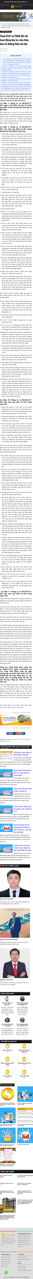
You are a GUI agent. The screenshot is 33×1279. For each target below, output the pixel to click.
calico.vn (4, 707)
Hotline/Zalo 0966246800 (21, 1267)
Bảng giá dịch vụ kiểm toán (24, 1260)
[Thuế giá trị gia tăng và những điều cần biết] (6, 755)
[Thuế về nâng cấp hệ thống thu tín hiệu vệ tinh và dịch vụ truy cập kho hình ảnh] (6, 828)
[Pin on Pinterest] (17, 733)
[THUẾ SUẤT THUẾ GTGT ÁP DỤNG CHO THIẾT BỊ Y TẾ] (6, 809)
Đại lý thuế (4, 1266)
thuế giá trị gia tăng (18, 112)
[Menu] (2, 7)
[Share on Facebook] (8, 733)
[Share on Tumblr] (23, 733)
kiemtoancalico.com (17, 707)
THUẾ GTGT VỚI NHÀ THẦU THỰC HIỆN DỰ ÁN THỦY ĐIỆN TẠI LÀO (22, 848)
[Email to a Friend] (14, 733)
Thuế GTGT (7, 741)
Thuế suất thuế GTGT (5, 31)
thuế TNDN (15, 697)
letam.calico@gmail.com (24, 1270)
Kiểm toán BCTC (6, 1257)
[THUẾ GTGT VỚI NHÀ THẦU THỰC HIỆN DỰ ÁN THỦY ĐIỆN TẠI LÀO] (6, 848)
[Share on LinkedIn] (20, 733)
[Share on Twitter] (11, 733)
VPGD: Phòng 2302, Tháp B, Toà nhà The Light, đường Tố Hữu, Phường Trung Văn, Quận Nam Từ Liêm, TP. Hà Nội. (25, 1241)
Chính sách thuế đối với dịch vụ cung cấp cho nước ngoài (22, 772)
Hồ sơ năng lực (22, 1257)
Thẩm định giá (5, 1264)
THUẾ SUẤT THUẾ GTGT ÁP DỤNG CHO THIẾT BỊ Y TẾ (23, 809)
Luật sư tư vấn (5, 1261)
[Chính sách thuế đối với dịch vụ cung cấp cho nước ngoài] (6, 773)
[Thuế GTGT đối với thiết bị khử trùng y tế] (6, 791)
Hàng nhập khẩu (7, 325)
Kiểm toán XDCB (6, 1259)
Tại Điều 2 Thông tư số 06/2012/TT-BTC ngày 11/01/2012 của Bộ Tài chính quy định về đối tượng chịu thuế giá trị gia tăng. (16, 68)
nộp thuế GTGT (5, 697)
